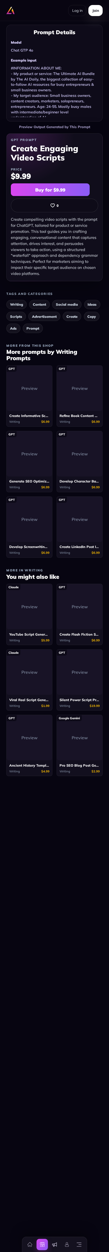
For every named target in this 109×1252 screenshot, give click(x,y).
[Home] (29, 1244)
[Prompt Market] (42, 1244)
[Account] (66, 1244)
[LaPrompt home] (10, 10)
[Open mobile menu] (79, 1244)
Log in (77, 10)
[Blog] (54, 1244)
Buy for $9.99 (50, 190)
